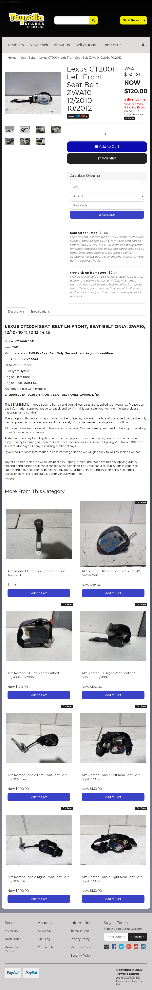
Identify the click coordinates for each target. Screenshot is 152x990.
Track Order (13, 939)
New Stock (39, 45)
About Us (62, 45)
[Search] (93, 20)
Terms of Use (80, 931)
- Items (132, 20)
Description (16, 311)
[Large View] (9, 130)
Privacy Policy (80, 939)
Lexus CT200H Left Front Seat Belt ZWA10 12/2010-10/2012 (80, 57)
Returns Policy (81, 947)
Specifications (40, 311)
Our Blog (44, 939)
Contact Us (112, 45)
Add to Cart (108, 146)
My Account (13, 931)
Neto (118, 984)
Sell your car (86, 45)
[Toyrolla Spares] (26, 18)
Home (12, 57)
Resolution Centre (12, 949)
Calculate (108, 215)
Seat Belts (28, 57)
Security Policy (81, 955)
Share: (72, 116)
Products (16, 45)
